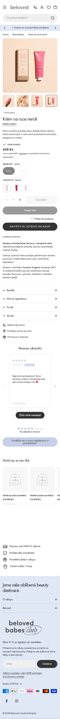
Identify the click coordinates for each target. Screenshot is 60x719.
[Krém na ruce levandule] (26, 188)
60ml (10, 172)
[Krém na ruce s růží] (16, 188)
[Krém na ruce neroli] (7, 188)
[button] (5, 28)
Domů (5, 34)
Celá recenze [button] (19, 403)
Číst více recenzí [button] (30, 415)
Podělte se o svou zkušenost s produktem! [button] (30, 442)
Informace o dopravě (17, 337)
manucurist (10, 124)
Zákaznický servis (16, 325)
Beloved (15, 713)
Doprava (22, 153)
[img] (19, 360)
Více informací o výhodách (13, 676)
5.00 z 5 (38, 429)
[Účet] (42, 7)
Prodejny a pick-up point (19, 331)
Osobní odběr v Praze (21, 566)
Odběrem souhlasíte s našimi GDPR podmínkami (22, 673)
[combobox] (30, 18)
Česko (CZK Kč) (11, 684)
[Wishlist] (49, 7)
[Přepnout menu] (5, 7)
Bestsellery (18, 34)
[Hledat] (53, 18)
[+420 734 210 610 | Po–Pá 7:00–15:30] (35, 7)
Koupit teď (30, 210)
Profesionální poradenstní (21, 553)
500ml (25, 172)
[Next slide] (54, 386)
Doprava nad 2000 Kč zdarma (24, 546)
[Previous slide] (5, 386)
